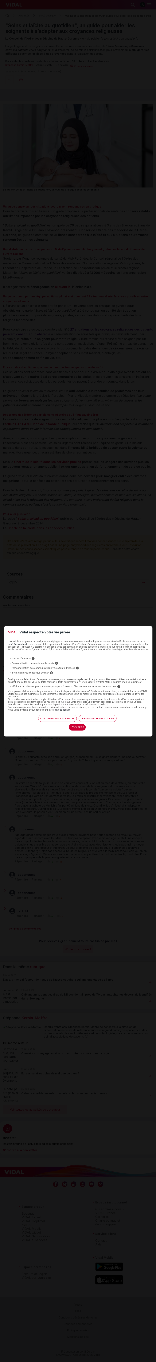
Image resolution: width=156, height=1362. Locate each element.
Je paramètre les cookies (97, 718)
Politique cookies (62, 709)
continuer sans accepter (57, 718)
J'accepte (77, 727)
